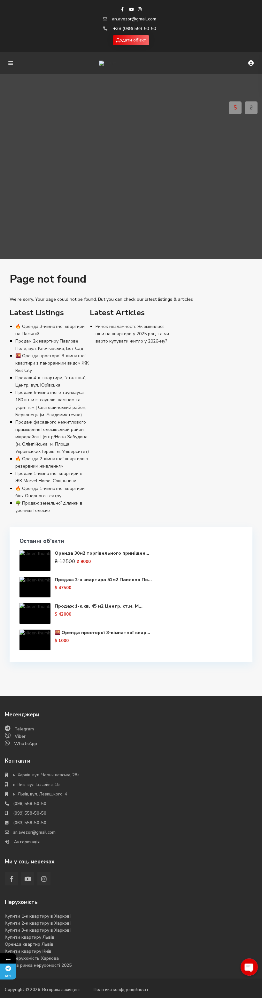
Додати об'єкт (131, 40)
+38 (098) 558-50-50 (134, 29)
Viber (20, 736)
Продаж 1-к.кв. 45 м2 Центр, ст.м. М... (99, 606)
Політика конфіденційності (121, 990)
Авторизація (26, 842)
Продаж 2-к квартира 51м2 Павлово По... (103, 580)
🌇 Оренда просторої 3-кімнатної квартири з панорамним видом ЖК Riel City (52, 363)
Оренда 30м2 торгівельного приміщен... (102, 553)
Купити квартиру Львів (29, 937)
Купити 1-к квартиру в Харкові (38, 916)
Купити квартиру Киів (28, 951)
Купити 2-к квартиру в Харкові (38, 923)
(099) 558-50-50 (29, 813)
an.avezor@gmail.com (134, 19)
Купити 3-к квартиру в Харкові (38, 930)
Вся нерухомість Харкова (32, 958)
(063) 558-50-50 (29, 823)
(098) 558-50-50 (29, 804)
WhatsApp (25, 744)
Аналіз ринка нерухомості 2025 (38, 965)
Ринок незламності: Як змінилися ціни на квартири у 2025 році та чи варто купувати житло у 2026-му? (132, 333)
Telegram (24, 729)
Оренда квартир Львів (29, 944)
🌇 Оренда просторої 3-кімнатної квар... (102, 633)
